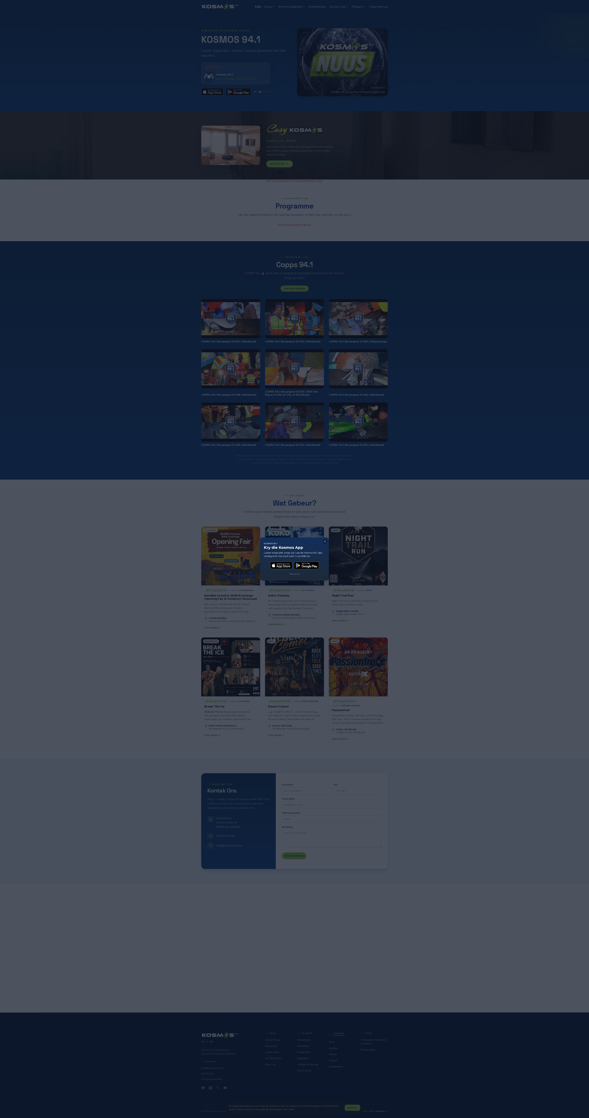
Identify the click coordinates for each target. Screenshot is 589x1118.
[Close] (325, 541)
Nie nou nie (294, 574)
